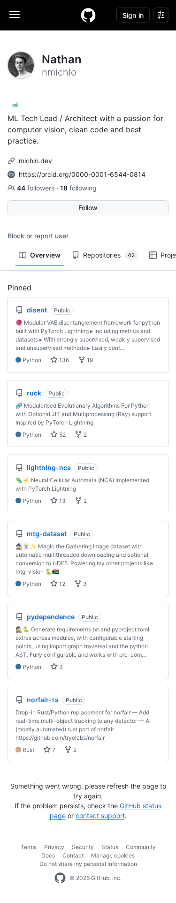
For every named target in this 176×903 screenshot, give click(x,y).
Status (109, 846)
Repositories (109, 255)
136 (63, 360)
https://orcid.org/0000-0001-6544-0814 (82, 174)
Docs (48, 855)
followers (36, 188)
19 (89, 360)
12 (61, 583)
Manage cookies (113, 855)
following (78, 188)
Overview (45, 255)
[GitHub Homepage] (60, 878)
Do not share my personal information (88, 863)
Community (141, 846)
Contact (73, 855)
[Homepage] (88, 15)
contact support (100, 816)
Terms (29, 846)
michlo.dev (35, 161)
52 (62, 434)
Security (83, 846)
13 (62, 500)
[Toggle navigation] (15, 15)
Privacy (54, 846)
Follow (88, 208)
